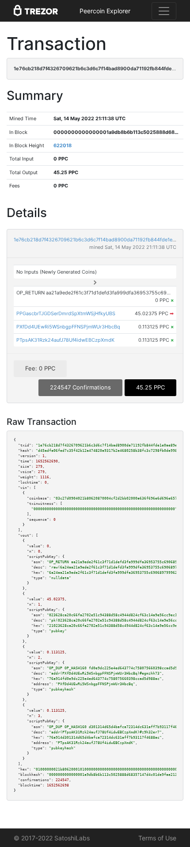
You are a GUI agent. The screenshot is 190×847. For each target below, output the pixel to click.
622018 (62, 145)
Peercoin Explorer (105, 11)
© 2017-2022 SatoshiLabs (52, 838)
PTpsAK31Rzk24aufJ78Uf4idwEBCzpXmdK (65, 340)
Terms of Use (157, 838)
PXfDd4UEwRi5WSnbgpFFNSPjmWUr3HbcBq (68, 327)
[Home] (36, 11)
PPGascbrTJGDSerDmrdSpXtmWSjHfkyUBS (65, 313)
